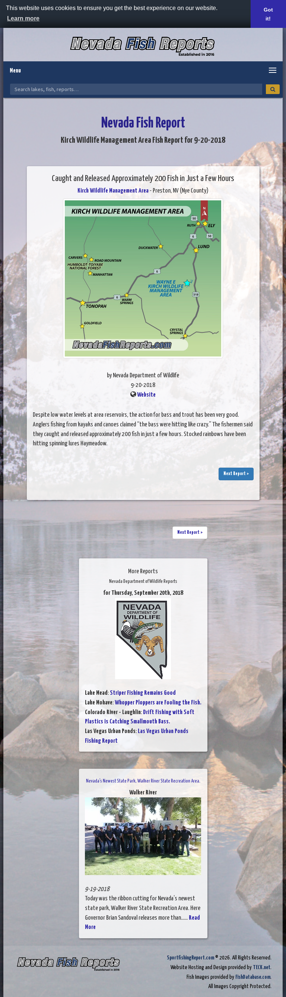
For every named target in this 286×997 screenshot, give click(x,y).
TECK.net (261, 967)
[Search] (273, 89)
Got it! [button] (268, 14)
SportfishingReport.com (190, 958)
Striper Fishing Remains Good (143, 693)
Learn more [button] (23, 18)
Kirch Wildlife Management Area (113, 191)
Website (146, 395)
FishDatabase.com (252, 977)
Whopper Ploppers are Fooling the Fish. (158, 703)
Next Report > (236, 473)
